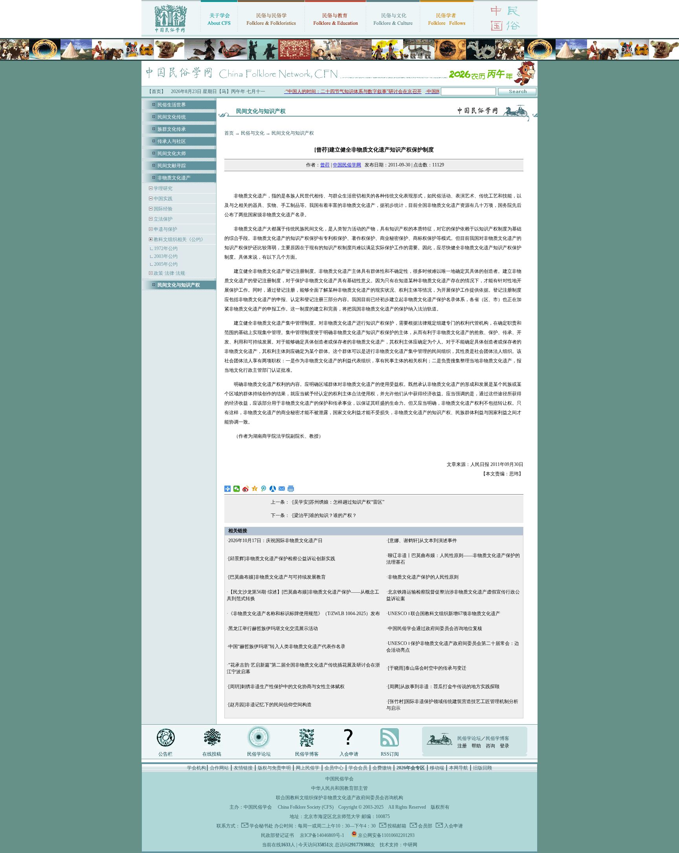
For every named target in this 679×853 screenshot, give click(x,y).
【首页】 (156, 91)
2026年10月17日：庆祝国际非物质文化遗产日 (275, 540)
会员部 (424, 826)
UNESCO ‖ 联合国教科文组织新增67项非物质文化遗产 (444, 613)
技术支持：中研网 (398, 845)
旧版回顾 (482, 768)
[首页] (170, 33)
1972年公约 (166, 248)
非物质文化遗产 (174, 178)
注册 (462, 746)
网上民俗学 (307, 768)
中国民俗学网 (347, 165)
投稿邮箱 (396, 826)
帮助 (476, 746)
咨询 (490, 746)
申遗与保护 (164, 229)
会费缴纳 (382, 768)
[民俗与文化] (393, 33)
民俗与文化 (252, 133)
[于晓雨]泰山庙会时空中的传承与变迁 (427, 668)
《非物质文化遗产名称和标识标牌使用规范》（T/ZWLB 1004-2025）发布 (304, 613)
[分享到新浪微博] (245, 489)
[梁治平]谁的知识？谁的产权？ (324, 515)
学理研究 (162, 188)
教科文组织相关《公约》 (180, 239)
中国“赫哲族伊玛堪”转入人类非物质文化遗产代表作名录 (286, 646)
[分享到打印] (291, 489)
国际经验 (162, 209)
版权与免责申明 (274, 768)
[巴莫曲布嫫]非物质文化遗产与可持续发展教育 (277, 577)
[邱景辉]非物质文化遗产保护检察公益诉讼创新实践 (281, 558)
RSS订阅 (390, 754)
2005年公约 (166, 264)
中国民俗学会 (258, 807)
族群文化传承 (172, 129)
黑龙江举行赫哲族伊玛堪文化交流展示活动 (273, 628)
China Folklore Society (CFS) (306, 807)
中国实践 (162, 198)
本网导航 (458, 768)
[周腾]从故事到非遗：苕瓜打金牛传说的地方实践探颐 (443, 686)
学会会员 (358, 768)
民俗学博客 (307, 754)
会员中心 (334, 768)
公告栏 (165, 754)
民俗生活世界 (172, 105)
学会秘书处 (261, 826)
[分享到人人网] (273, 489)
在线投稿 (211, 754)
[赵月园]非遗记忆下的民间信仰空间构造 (270, 704)
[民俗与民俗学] (271, 33)
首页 (229, 133)
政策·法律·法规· (169, 273)
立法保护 (162, 219)
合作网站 (219, 768)
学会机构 (196, 768)
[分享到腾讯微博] (264, 489)
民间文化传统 (172, 117)
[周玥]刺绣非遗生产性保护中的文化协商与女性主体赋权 (286, 686)
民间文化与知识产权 (293, 133)
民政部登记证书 (277, 835)
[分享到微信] (236, 489)
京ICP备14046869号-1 (322, 835)
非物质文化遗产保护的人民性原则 (423, 577)
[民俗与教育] (335, 33)
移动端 (437, 768)
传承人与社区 (172, 141)
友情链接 (243, 768)
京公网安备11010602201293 (386, 835)
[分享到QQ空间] (254, 489)
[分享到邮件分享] (282, 489)
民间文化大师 (172, 153)
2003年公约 (166, 256)
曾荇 (325, 165)
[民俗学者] (446, 33)
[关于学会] (219, 33)
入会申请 (349, 754)
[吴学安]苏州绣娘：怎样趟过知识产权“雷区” (338, 502)
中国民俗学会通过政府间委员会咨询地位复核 (435, 628)
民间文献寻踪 (172, 165)
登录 (504, 746)
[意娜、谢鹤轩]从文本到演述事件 (422, 540)
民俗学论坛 (259, 754)
